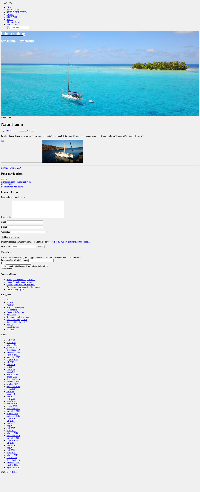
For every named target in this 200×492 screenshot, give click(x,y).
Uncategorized (13, 327)
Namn (3, 222)
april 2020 (11, 340)
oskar (16, 131)
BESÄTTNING (14, 10)
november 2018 (13, 382)
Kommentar (6, 217)
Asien (9, 300)
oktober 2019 (12, 355)
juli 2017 (10, 421)
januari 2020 (12, 347)
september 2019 (13, 357)
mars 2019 (11, 372)
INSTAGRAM (13, 22)
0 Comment (31, 131)
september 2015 (13, 467)
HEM (9, 7)
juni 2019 (11, 364)
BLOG (10, 19)
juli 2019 (10, 362)
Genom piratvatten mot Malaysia (21, 284)
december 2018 (13, 379)
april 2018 (11, 399)
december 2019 (13, 350)
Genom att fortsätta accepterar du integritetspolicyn (26, 266)
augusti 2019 (12, 359)
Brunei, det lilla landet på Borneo (21, 279)
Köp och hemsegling (15, 307)
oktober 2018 (12, 384)
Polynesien (11, 314)
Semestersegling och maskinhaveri (16, 180)
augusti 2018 (12, 389)
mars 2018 (11, 401)
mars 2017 (11, 430)
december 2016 (13, 435)
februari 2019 (12, 374)
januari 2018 (12, 406)
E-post (4, 227)
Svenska (15, 27)
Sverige (10, 324)
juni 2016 (11, 445)
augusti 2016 (12, 440)
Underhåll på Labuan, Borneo (19, 282)
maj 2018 (11, 396)
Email (3, 263)
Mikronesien (12, 310)
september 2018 (13, 386)
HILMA (10, 14)
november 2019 (13, 352)
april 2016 (11, 450)
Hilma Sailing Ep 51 (15, 289)
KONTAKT (12, 17)
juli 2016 (10, 443)
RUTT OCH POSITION (17, 12)
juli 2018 (10, 391)
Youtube (10, 329)
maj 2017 (11, 426)
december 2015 (13, 460)
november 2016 (13, 438)
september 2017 (13, 416)
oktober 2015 (12, 465)
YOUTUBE (12, 24)
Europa (10, 302)
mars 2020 (11, 342)
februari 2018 (12, 404)
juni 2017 (11, 423)
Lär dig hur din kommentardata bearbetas (71, 242)
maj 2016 (11, 448)
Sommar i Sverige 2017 (17, 322)
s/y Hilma (13, 472)
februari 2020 (12, 345)
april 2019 (11, 369)
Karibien (10, 305)
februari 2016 (12, 455)
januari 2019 (12, 377)
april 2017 (11, 428)
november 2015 (13, 462)
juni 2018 (11, 394)
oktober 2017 (12, 413)
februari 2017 (12, 433)
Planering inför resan (15, 312)
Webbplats (5, 232)
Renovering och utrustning (18, 317)
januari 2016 (12, 457)
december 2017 (13, 408)
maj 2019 (11, 367)
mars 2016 (11, 452)
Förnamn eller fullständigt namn (14, 260)
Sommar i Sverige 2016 (11, 168)
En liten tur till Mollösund (12, 185)
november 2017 (13, 411)
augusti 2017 (12, 418)
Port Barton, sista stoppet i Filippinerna (23, 287)
